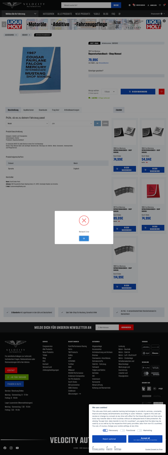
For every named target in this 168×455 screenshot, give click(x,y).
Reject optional (109, 439)
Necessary (113, 430)
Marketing (147, 430)
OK (84, 238)
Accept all (145, 439)
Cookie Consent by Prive (153, 449)
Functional (130, 430)
